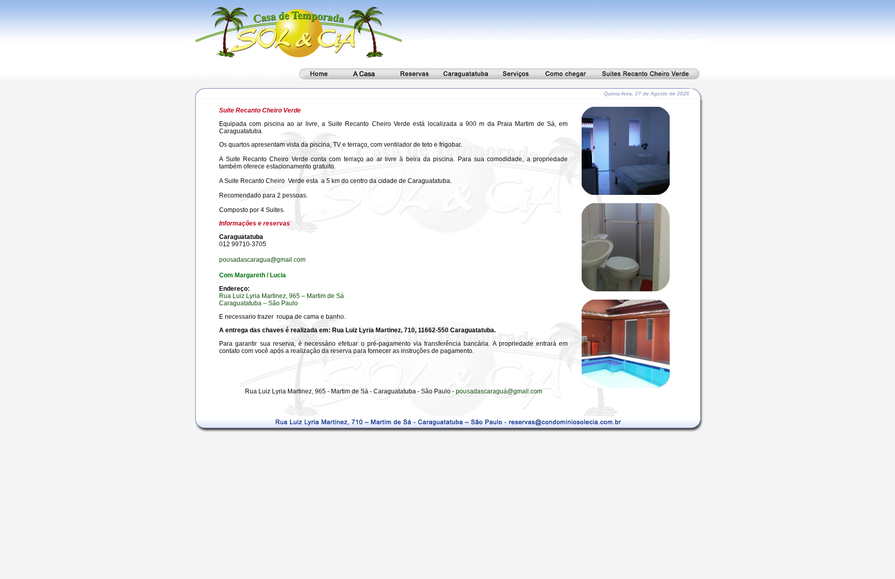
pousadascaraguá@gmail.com (499, 391)
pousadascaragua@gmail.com (262, 259)
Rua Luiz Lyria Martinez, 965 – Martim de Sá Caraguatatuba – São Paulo (281, 299)
